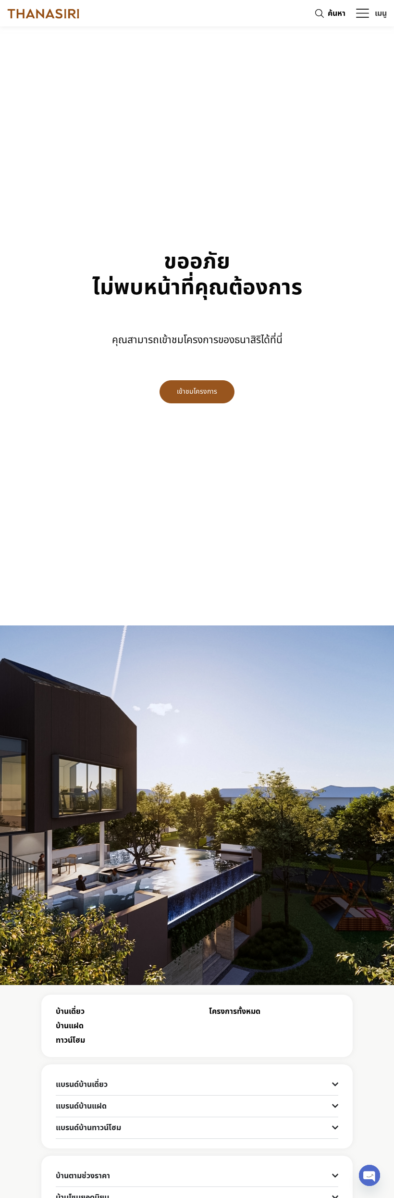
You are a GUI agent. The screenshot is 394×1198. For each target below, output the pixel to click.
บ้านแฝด (70, 1026)
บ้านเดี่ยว (70, 1011)
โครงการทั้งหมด (234, 1011)
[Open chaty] (369, 1175)
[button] (371, 13)
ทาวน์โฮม (70, 1040)
